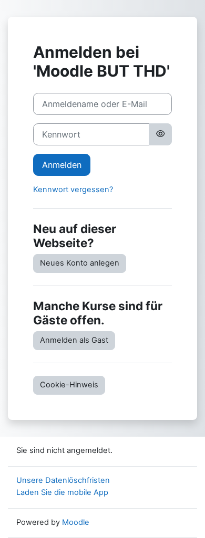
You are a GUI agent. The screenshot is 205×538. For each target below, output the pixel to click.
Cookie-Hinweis (69, 384)
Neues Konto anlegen (79, 263)
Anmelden (61, 165)
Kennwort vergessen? (73, 189)
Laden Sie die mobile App (62, 492)
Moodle (75, 522)
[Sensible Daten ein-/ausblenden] (160, 134)
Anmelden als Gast (74, 340)
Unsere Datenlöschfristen (63, 480)
